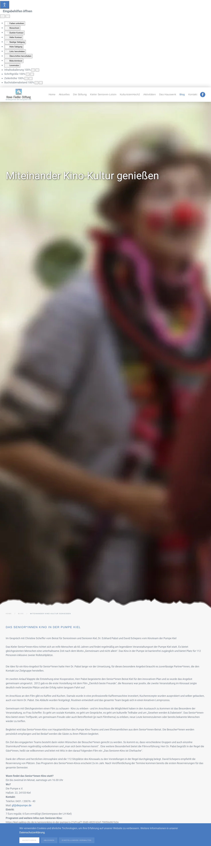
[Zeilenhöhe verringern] (26, 78)
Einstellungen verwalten (76, 840)
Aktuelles (64, 94)
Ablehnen (49, 840)
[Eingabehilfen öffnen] (4, 5)
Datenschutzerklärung (32, 832)
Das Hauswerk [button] (167, 94)
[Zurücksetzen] (2, 16)
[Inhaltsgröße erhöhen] (37, 70)
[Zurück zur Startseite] (19, 94)
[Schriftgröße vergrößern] (32, 74)
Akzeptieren (29, 840)
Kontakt (192, 94)
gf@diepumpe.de (21, 805)
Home (52, 94)
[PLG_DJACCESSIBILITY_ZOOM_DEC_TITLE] (33, 70)
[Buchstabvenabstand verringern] (36, 82)
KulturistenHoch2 (130, 94)
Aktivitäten (149, 94)
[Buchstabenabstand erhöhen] (41, 82)
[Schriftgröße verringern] (28, 74)
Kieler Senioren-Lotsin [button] (103, 94)
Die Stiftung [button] (80, 94)
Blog (182, 94)
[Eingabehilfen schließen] (7, 16)
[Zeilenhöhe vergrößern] (30, 78)
